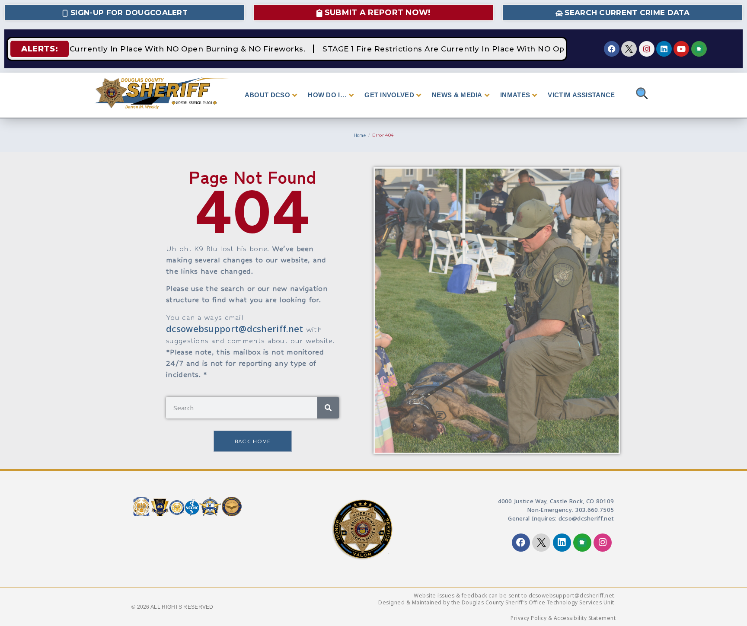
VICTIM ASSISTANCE (581, 95)
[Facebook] (611, 49)
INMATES (515, 95)
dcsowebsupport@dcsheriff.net (234, 329)
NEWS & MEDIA (457, 95)
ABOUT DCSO (267, 95)
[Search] (328, 407)
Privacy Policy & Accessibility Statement (563, 618)
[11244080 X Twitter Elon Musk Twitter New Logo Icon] (629, 49)
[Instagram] (646, 49)
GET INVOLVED (389, 95)
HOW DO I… (327, 95)
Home (360, 135)
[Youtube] (681, 49)
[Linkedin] (664, 49)
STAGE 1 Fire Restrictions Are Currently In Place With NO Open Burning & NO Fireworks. (492, 49)
